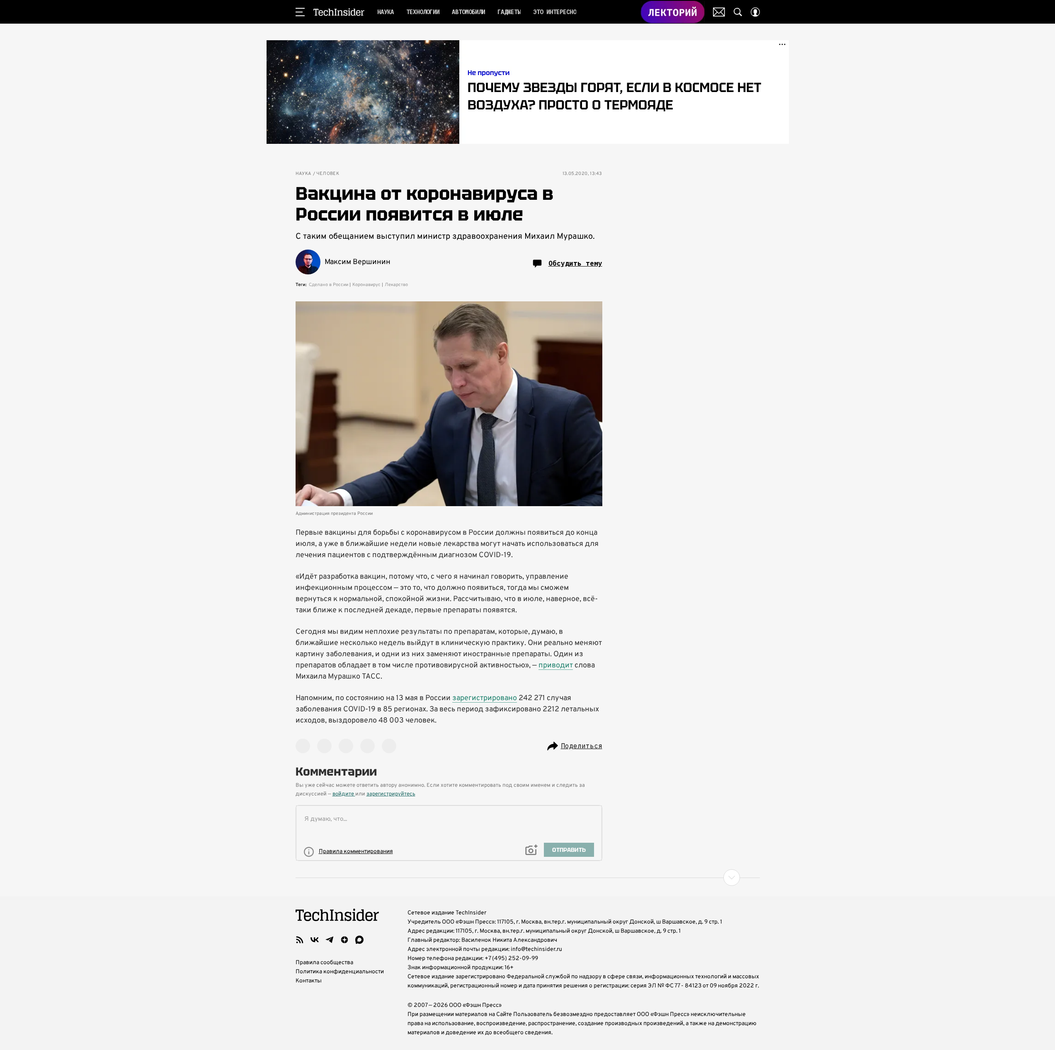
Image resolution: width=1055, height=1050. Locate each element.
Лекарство (396, 285)
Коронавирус (366, 285)
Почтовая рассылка (719, 12)
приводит (555, 665)
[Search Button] (737, 12)
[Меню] (300, 12)
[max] (359, 940)
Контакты (309, 981)
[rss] (300, 940)
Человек (328, 174)
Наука (303, 174)
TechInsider (339, 12)
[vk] (314, 940)
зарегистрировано (484, 698)
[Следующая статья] (528, 877)
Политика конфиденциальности (340, 971)
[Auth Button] (755, 12)
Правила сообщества (324, 962)
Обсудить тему (575, 263)
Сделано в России (328, 285)
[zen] (344, 940)
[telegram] (329, 940)
